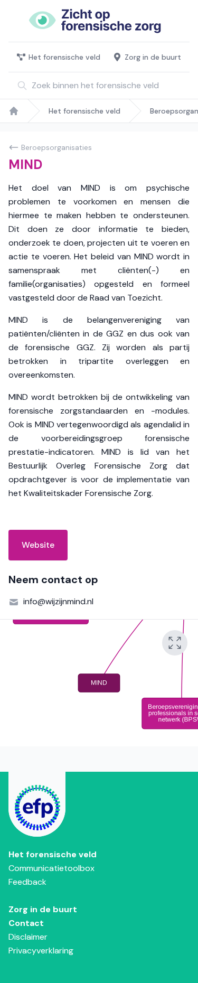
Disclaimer (28, 936)
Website (38, 544)
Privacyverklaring (40, 950)
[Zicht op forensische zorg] (99, 21)
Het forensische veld (64, 57)
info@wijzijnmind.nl (58, 601)
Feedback (27, 881)
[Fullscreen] (174, 643)
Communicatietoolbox (51, 868)
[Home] (13, 111)
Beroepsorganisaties (56, 147)
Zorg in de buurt (153, 57)
